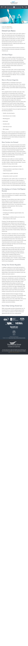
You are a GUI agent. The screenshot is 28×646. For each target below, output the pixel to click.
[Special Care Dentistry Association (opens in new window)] (14, 327)
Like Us (14, 334)
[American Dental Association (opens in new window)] (22, 319)
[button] (2, 7)
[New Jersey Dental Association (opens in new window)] (9, 323)
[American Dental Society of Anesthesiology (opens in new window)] (14, 319)
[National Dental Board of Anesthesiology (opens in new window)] (19, 323)
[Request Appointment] (14, 7)
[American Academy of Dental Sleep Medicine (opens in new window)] (6, 319)
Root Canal (9, 26)
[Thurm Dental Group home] (14, 2)
